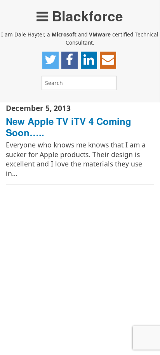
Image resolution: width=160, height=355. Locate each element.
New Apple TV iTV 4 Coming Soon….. (68, 126)
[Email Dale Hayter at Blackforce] (108, 60)
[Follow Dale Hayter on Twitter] (50, 60)
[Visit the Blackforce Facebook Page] (69, 60)
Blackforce (85, 16)
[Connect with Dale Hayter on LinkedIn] (89, 60)
